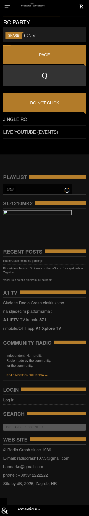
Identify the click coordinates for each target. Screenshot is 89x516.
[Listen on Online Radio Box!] (67, 189)
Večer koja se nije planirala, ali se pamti (27, 280)
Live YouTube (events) (30, 131)
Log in (8, 400)
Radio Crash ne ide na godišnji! (22, 260)
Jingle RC (15, 119)
